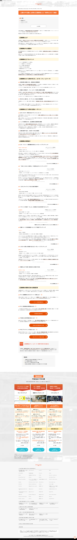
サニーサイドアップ (31, 470)
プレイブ (30, 498)
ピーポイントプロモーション (32, 494)
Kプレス (40, 477)
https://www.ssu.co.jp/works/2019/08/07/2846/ (28, 454)
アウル (40, 475)
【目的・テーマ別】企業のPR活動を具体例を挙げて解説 (26, 512)
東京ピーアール (41, 498)
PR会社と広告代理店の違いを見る (38, 325)
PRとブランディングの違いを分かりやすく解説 (54, 520)
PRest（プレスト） (41, 494)
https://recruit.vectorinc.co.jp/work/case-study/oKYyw (25, 457)
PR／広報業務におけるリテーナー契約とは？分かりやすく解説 (23, 520)
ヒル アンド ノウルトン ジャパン (53, 479)
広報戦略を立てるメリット (25, 23)
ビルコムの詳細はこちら (53, 264)
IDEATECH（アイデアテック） (32, 475)
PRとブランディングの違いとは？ (27, 329)
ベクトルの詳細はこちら (53, 283)
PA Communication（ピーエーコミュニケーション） (23, 492)
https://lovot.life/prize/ (25, 455)
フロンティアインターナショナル (23, 496)
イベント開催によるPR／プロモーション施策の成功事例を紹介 (23, 509)
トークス (40, 470)
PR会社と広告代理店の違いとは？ (27, 318)
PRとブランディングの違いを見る (38, 336)
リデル (20, 475)
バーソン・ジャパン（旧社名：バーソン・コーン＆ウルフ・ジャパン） (33, 479)
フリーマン (40, 473)
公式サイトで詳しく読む (24, 442)
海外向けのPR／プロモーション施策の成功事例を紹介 (23, 514)
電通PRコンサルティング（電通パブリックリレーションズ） (54, 486)
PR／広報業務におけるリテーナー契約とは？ (30, 294)
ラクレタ (30, 477)
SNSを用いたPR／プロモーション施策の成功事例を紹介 (33, 509)
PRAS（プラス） (41, 491)
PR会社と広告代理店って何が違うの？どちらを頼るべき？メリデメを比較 (43, 520)
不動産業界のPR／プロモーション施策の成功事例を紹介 (23, 503)
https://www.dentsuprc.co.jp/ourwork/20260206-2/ (42, 222)
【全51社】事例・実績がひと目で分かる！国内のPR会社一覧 (27, 468)
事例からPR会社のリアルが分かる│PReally (7, 0)
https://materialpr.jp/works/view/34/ (41, 181)
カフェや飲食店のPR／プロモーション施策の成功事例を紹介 (54, 503)
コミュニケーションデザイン (22, 479)
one (50, 470)
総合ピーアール (41, 496)
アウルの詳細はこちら (54, 243)
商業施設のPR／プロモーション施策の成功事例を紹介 (43, 503)
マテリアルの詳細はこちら (53, 183)
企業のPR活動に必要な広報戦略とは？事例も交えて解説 (26, 517)
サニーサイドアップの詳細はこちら (52, 163)
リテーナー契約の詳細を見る (38, 302)
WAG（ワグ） (20, 494)
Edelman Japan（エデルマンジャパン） (23, 489)
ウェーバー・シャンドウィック (53, 475)
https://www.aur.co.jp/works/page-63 (40, 241)
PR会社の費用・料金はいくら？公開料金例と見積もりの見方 (23, 470)
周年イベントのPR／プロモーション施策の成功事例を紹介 (33, 514)
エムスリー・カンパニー (22, 498)
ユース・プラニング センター (53, 494)
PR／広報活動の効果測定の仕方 (27, 306)
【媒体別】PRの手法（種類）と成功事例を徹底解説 (26, 506)
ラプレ (50, 473)
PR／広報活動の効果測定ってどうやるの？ (33, 520)
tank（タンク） (51, 491)
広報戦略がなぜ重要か (24, 22)
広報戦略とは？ (23, 20)
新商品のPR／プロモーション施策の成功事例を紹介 (43, 514)
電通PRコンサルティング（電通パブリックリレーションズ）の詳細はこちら (46, 224)
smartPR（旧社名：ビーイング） (43, 479)
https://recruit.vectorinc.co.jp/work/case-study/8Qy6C (26, 458)
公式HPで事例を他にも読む (22, 450)
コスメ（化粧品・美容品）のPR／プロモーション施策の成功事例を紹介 (33, 503)
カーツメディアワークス (52, 477)
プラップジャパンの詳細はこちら (52, 204)
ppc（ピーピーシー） (31, 491)
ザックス (51, 496)
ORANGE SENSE (31, 473)
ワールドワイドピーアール (22, 477)
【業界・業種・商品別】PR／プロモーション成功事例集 (26, 501)
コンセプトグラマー (52, 498)
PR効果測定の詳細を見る (38, 313)
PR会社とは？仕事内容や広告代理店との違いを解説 (26, 523)
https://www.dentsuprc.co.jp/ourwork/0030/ (27, 456)
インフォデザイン (21, 473)
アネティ (30, 496)
